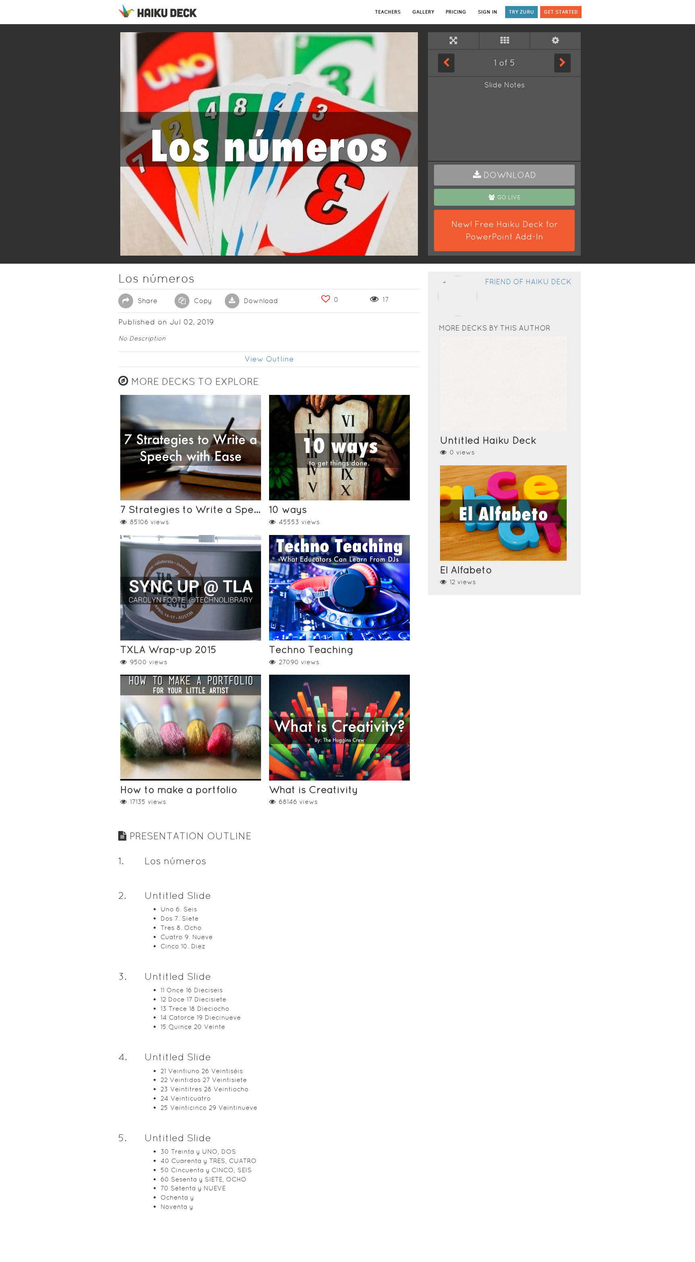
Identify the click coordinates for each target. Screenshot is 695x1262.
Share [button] (146, 301)
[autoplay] (555, 40)
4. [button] (122, 1056)
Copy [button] (202, 301)
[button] (504, 175)
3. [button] (122, 976)
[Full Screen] (453, 40)
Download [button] (260, 301)
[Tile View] (504, 40)
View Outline (269, 359)
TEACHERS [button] (388, 11)
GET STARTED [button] (561, 11)
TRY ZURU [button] (521, 11)
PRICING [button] (456, 11)
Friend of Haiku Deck (528, 281)
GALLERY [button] (423, 11)
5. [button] (122, 1137)
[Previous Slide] (446, 63)
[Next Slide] (562, 63)
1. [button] (121, 860)
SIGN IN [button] (487, 11)
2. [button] (122, 895)
